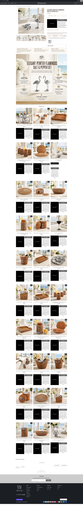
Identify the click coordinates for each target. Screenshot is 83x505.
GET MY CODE (41, 256)
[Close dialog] (53, 242)
